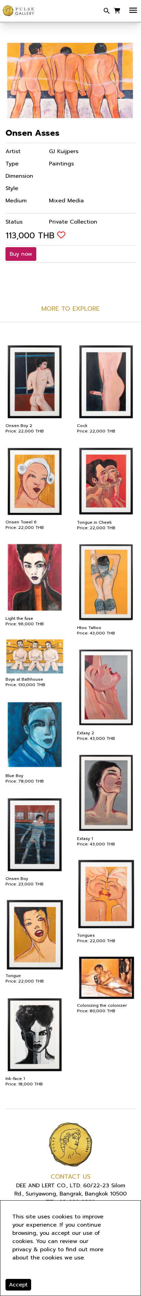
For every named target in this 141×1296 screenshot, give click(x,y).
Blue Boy (14, 776)
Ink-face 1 (15, 1078)
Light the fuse (19, 618)
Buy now (21, 254)
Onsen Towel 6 (21, 522)
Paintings (61, 164)
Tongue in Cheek (94, 522)
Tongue (13, 976)
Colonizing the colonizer (102, 1005)
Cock (82, 426)
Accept (18, 1285)
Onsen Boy (16, 879)
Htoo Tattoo (89, 628)
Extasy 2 (85, 733)
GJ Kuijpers (63, 151)
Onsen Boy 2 (18, 426)
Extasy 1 (85, 839)
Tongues (86, 935)
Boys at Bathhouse (24, 679)
